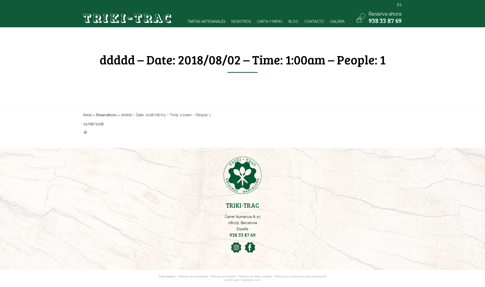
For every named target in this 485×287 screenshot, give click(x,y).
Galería (337, 21)
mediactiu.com (251, 280)
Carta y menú (269, 21)
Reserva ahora (385, 14)
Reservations (106, 115)
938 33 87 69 (385, 20)
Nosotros (241, 21)
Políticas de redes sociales (255, 276)
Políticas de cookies (223, 276)
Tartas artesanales (206, 21)
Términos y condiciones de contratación (300, 276)
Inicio (87, 115)
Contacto (314, 21)
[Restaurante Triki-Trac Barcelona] (128, 18)
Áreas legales (167, 276)
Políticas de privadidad (193, 276)
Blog (293, 21)
